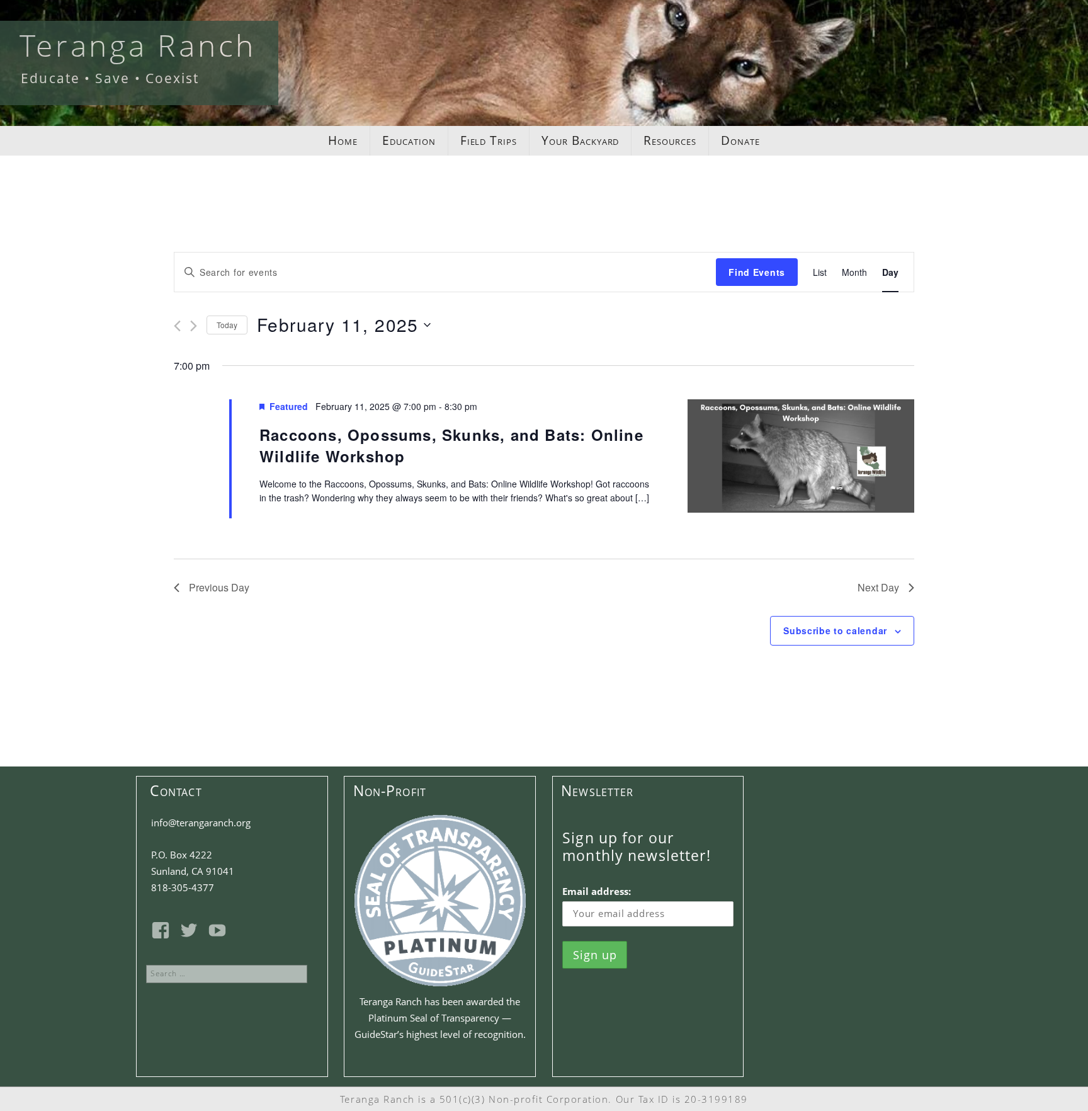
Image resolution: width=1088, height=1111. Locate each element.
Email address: (596, 891)
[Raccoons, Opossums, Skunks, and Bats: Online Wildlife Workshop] (801, 458)
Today (227, 324)
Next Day (878, 587)
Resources (669, 140)
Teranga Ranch (138, 45)
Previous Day (219, 587)
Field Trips (488, 140)
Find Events (756, 272)
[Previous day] (177, 326)
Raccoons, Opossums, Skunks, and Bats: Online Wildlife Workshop (451, 445)
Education (409, 140)
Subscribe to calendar (835, 630)
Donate (740, 140)
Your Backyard (580, 140)
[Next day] (193, 326)
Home (343, 140)
